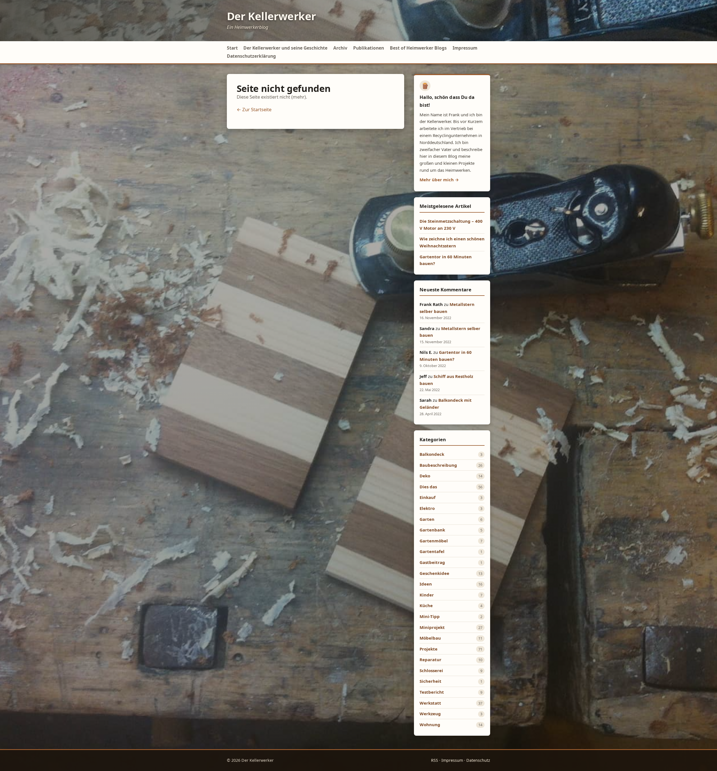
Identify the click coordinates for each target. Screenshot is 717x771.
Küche (426, 605)
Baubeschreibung (438, 465)
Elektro (427, 508)
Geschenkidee (434, 573)
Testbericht (432, 692)
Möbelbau (430, 638)
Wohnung (430, 724)
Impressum (465, 48)
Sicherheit (430, 681)
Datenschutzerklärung (251, 56)
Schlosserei (431, 670)
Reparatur (430, 659)
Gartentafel (432, 551)
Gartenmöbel (434, 541)
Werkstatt (430, 703)
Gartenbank (432, 530)
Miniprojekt (432, 627)
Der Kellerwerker (271, 16)
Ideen (426, 584)
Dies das (428, 486)
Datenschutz (478, 760)
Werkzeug (430, 713)
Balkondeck (432, 454)
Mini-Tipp (430, 616)
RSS (434, 760)
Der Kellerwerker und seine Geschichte (285, 48)
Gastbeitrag (432, 562)
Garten (427, 519)
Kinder (427, 595)
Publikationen (368, 48)
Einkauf (428, 497)
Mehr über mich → (439, 179)
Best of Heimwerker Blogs (418, 48)
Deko (425, 476)
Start (232, 48)
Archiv (340, 48)
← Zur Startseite (254, 109)
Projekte (428, 649)
